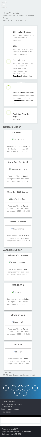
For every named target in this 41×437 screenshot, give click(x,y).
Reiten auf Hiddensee (18, 255)
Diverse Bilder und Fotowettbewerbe (20, 88)
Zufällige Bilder (12, 249)
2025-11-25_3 (18, 132)
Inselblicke (25, 146)
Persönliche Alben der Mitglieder (21, 115)
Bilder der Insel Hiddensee (22, 32)
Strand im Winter (18, 222)
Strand (25, 176)
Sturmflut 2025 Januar (18, 192)
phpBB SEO (16, 434)
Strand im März (18, 315)
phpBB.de (27, 431)
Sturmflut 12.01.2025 (18, 162)
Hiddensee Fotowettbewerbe (23, 92)
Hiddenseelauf (26, 76)
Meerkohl (18, 345)
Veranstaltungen (19, 60)
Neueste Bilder (12, 126)
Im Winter (25, 236)
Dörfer (15, 46)
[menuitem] (3, 2)
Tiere (25, 269)
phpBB (13, 429)
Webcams (20, 83)
